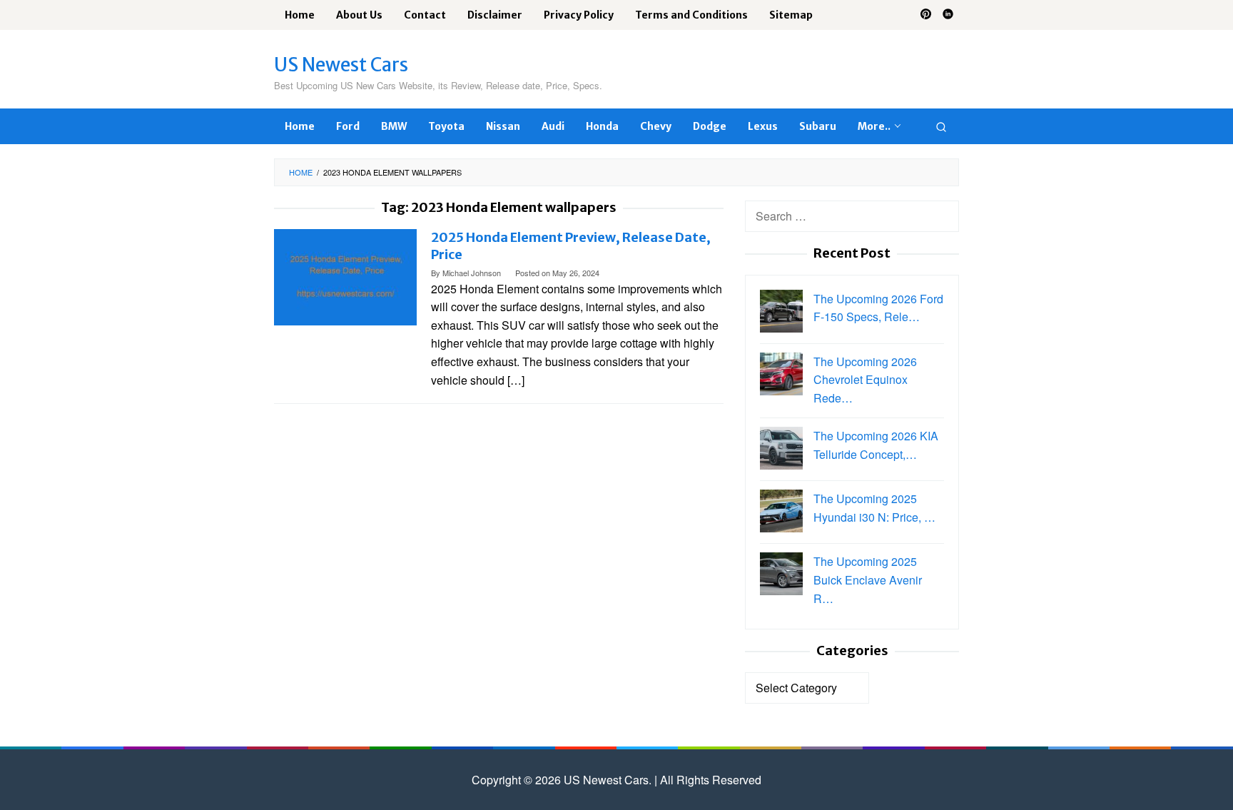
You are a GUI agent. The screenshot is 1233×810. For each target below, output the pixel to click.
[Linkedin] (948, 15)
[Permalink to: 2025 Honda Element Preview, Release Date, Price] (345, 276)
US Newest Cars (341, 64)
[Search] (941, 126)
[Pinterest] (926, 15)
